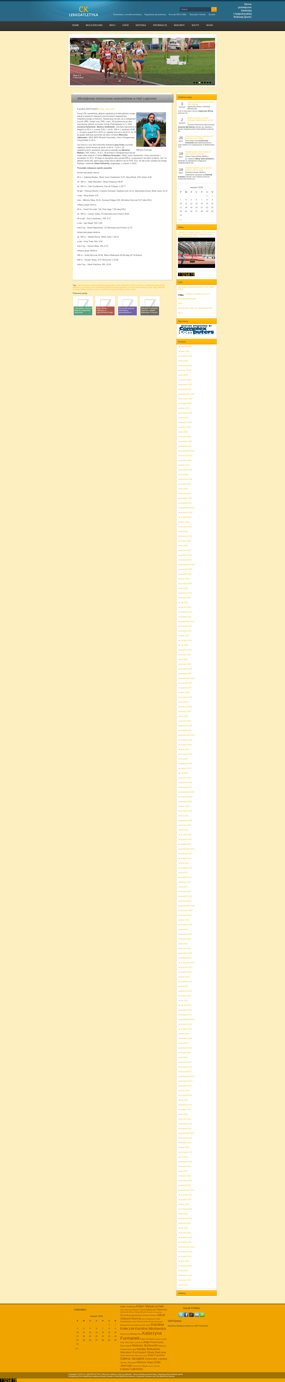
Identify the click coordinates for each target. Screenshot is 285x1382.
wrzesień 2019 (186, 740)
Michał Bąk (131, 1349)
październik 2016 (187, 906)
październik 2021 (187, 621)
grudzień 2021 (186, 612)
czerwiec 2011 (186, 1209)
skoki (209, 25)
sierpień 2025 (186, 403)
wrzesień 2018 (186, 797)
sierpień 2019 (186, 745)
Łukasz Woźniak (154, 1366)
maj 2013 (184, 1100)
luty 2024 (184, 489)
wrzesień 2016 (186, 910)
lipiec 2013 (184, 1091)
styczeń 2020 (185, 721)
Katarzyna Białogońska (131, 1334)
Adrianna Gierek (138, 1310)
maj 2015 (184, 986)
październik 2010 (187, 1247)
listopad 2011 (185, 1185)
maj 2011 (184, 1214)
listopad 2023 (185, 503)
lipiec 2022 (184, 579)
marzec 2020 (185, 711)
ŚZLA (180, 313)
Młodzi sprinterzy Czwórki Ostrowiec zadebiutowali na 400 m (200, 120)
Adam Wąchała (125, 1310)
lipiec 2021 (184, 636)
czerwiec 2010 (186, 1266)
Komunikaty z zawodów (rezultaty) (127, 14)
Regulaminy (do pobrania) (155, 14)
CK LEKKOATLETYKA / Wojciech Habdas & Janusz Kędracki (107, 1374)
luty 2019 (184, 773)
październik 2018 (187, 792)
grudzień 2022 (186, 555)
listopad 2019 (185, 730)
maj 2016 (184, 929)
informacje (160, 25)
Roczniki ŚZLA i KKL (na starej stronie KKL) (195, 308)
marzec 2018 (185, 825)
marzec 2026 (185, 370)
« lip (180, 220)
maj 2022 (184, 588)
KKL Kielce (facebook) (187, 299)
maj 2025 (184, 418)
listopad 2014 (185, 1015)
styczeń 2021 (185, 664)
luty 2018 (184, 830)
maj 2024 (184, 475)
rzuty (195, 25)
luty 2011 (184, 1228)
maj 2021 (184, 645)
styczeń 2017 (185, 892)
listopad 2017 (185, 844)
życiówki (97, 33)
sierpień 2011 (185, 1200)
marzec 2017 (185, 882)
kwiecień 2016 (186, 934)
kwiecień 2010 (186, 1275)
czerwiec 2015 (186, 982)
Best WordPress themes (125, 1376)
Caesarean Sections (144, 1376)
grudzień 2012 (186, 1124)
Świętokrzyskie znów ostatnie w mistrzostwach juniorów (198, 153)
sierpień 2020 (186, 688)
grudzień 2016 (186, 896)
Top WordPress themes (165, 1376)
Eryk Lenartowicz (138, 285)
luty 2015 (184, 1001)
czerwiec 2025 (186, 413)
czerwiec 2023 (186, 527)
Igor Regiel (85, 287)
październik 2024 (187, 451)
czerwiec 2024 (186, 470)
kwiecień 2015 (186, 991)
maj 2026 (184, 361)
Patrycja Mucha (141, 287)
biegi (112, 25)
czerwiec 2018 (186, 811)
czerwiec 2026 (186, 356)
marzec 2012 (185, 1166)
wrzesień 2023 (186, 512)
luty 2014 (184, 1057)
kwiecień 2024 (186, 479)
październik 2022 (187, 565)
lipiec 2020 (184, 693)
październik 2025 (187, 394)
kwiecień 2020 (186, 707)
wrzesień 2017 (186, 854)
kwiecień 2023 (186, 536)
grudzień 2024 (186, 441)
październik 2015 (187, 963)
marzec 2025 (185, 427)
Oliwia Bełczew (156, 1352)
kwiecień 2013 (186, 1105)
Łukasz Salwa (130, 289)
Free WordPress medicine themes (92, 1376)
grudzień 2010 (186, 1237)
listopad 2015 (185, 958)
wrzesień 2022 (186, 569)
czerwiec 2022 (186, 584)
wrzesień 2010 (186, 1252)
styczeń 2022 (185, 607)
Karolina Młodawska (150, 1328)
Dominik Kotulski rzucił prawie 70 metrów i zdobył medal (198, 169)
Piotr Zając (153, 287)
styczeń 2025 (185, 437)
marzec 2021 (185, 655)
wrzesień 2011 (186, 1195)
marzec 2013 (185, 1110)
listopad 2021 (185, 617)
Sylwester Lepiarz (156, 1358)
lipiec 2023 (184, 522)
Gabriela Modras (152, 285)
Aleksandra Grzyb (113, 285)
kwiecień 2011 (186, 1218)
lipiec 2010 (184, 1261)
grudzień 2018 (186, 783)
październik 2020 (187, 678)
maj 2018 (184, 816)
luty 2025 (184, 432)
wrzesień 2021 (186, 626)
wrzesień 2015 (186, 967)
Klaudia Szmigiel (161, 1339)
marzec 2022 (185, 598)
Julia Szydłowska (98, 287)
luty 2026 (184, 375)
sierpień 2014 (186, 1029)
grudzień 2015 (186, 953)
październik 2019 (187, 735)
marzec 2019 (185, 768)
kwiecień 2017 (186, 877)
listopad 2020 (185, 674)
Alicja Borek (125, 285)
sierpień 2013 (186, 1086)
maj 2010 (184, 1271)
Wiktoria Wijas (87, 289)
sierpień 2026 (186, 347)
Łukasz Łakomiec (131, 1369)
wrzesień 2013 (186, 1081)
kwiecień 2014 (186, 1048)
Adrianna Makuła (98, 285)
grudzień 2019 (186, 726)
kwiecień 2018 (186, 820)
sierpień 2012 (186, 1143)
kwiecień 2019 (186, 764)
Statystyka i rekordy (198, 14)
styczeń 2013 (185, 1119)
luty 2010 (184, 1285)
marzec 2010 (185, 1280)
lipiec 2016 (184, 920)
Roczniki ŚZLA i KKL (178, 14)
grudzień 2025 (186, 385)
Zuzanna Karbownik (102, 289)
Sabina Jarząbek (132, 1358)
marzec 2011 (185, 1223)
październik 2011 (187, 1190)
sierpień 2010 (186, 1256)
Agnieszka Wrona (127, 1312)
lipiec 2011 (184, 1204)
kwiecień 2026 (186, 366)
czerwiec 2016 (186, 925)
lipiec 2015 (184, 977)
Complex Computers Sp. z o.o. (197, 294)
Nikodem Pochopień (133, 1352)
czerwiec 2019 (186, 754)
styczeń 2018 (185, 835)
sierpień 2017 (186, 858)
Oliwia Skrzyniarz (141, 1355)
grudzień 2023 (186, 498)
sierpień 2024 (186, 460)
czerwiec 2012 (186, 1152)
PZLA (180, 303)
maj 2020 (184, 702)
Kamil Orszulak (112, 287)
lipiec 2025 (184, 408)
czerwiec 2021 (186, 640)
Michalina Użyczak (126, 287)
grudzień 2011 (186, 1181)
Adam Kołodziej (83, 285)
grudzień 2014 (186, 1010)
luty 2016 (184, 944)
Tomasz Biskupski (128, 1362)
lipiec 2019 (184, 749)
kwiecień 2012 (186, 1162)
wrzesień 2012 (186, 1138)
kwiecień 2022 (186, 593)
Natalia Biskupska (148, 1349)
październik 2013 (187, 1076)
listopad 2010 (185, 1242)
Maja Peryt (150, 1342)
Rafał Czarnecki (156, 1355)
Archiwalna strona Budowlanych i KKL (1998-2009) (196, 288)
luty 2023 (184, 546)
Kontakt (212, 14)
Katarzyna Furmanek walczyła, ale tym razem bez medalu (199, 137)
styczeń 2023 (185, 550)
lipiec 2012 (184, 1147)
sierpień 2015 (186, 972)
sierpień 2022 (186, 574)
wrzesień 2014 (186, 1024)
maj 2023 (184, 531)
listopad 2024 (185, 446)
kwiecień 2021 (186, 650)
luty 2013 (184, 1114)
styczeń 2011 (185, 1233)
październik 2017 (187, 849)
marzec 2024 (185, 484)
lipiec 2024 (184, 465)
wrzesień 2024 (186, 456)
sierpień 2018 (186, 802)
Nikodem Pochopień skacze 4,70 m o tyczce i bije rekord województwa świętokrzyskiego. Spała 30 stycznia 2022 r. (196, 234)
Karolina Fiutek (144, 1325)
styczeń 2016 (185, 948)
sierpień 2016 (186, 915)
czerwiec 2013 (186, 1095)
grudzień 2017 (186, 839)
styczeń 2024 (185, 494)
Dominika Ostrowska (154, 1312)
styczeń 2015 (185, 1005)
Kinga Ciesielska (147, 1339)
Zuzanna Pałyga (117, 289)
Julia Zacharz (138, 1322)
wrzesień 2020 (186, 683)
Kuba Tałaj (124, 1342)
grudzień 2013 (186, 1067)
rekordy (179, 25)
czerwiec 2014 (186, 1038)
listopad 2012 (185, 1128)
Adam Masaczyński (150, 1306)
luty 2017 (184, 887)
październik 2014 (187, 1019)
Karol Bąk (134, 1325)
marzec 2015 (185, 996)
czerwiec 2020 (186, 697)
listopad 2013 (185, 1072)
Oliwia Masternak (127, 1355)
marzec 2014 (185, 1053)
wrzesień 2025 (186, 399)
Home (75, 25)
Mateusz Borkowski (144, 1345)
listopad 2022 (185, 560)
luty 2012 (184, 1171)
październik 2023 (187, 508)
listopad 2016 (185, 901)
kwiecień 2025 (186, 422)
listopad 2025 (185, 389)
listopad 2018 (185, 787)
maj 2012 (184, 1157)
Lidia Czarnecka (136, 1342)
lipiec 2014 (184, 1034)
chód (125, 25)
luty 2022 (184, 602)
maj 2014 (184, 1043)
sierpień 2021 (186, 631)
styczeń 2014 (185, 1062)
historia (141, 25)
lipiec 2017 (184, 863)
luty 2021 (184, 659)
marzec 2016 (185, 939)
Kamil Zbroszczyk (151, 1322)
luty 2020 (184, 716)
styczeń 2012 (185, 1176)
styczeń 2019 (185, 778)
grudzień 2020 (186, 669)
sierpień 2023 (186, 517)
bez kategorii (94, 25)
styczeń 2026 (185, 380)
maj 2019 (184, 759)
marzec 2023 (185, 541)
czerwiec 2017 (186, 868)
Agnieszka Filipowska (156, 1309)
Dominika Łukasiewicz (131, 1315)
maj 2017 (184, 873)
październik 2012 (187, 1133)
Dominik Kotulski (149, 1315)
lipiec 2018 (184, 806)
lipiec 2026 (184, 351)
